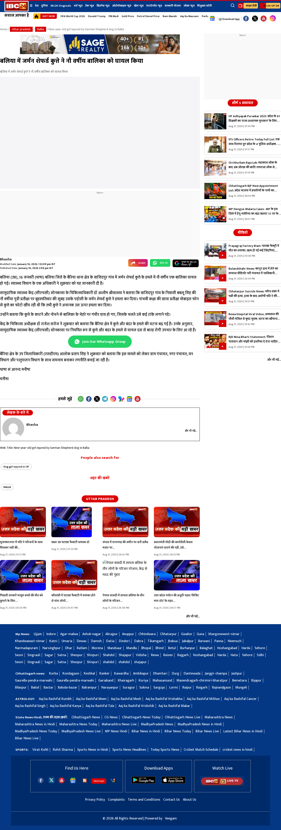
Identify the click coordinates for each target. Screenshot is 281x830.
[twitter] (51, 780)
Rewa (155, 655)
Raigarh (201, 687)
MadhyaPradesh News (157, 724)
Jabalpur (188, 641)
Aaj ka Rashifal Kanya (65, 706)
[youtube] (263, 18)
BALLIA (7, 487)
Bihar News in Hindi (145, 731)
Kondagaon (70, 673)
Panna (218, 641)
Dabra (138, 641)
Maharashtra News (219, 717)
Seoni (19, 655)
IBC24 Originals (60, 5)
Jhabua (173, 641)
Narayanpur (109, 687)
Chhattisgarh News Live (182, 717)
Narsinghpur (51, 648)
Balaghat (206, 648)
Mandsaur (114, 648)
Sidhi (260, 655)
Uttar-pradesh (21, 29)
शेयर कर (164, 263)
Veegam (171, 818)
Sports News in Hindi (92, 750)
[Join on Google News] (129, 399)
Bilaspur (21, 687)
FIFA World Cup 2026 (73, 16)
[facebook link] (245, 18)
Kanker (104, 673)
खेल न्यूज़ (139, 5)
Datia (110, 641)
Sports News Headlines (129, 750)
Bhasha (6, 259)
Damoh (96, 641)
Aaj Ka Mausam (189, 16)
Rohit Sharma (63, 750)
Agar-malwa (69, 634)
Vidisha (141, 655)
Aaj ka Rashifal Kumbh (55, 699)
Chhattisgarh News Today (141, 717)
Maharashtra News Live (119, 724)
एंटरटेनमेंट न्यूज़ (154, 5)
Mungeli (241, 687)
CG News (111, 717)
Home (3, 29)
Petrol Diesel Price (148, 16)
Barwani (204, 641)
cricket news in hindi (237, 750)
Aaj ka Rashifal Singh (30, 706)
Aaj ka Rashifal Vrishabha (164, 699)
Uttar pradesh (100, 499)
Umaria (67, 641)
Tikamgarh (156, 641)
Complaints (116, 800)
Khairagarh (126, 680)
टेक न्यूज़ (89, 5)
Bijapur (256, 680)
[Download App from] (143, 783)
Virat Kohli (40, 750)
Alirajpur (111, 634)
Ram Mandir (170, 16)
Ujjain (38, 634)
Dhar (68, 648)
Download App (231, 19)
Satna (62, 655)
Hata (234, 655)
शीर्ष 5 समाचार (242, 103)
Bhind (159, 648)
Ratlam (82, 648)
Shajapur (125, 655)
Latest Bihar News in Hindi (243, 731)
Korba (53, 673)
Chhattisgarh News (86, 717)
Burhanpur (187, 648)
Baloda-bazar (67, 687)
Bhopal (146, 648)
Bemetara (239, 680)
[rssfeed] (84, 780)
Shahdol (108, 655)
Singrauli (33, 655)
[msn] (112, 780)
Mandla (131, 648)
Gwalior (186, 634)
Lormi (173, 687)
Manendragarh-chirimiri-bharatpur (202, 680)
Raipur (187, 687)
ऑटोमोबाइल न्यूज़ (121, 5)
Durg (175, 673)
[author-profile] (13, 428)
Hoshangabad (227, 648)
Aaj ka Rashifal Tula (100, 706)
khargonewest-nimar (224, 634)
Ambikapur (141, 673)
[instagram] (273, 18)
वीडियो (243, 233)
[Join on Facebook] (89, 399)
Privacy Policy (95, 800)
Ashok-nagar (91, 634)
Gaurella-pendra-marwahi (33, 680)
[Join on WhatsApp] (81, 399)
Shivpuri (93, 655)
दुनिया (44, 5)
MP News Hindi (116, 731)
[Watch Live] (222, 785)
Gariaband (105, 680)
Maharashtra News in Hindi (35, 724)
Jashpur (236, 673)
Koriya (143, 680)
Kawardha (121, 673)
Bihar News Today (177, 731)
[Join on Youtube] (137, 399)
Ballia (40, 29)
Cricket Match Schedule (201, 750)
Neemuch (234, 641)
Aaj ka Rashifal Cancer (240, 699)
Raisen (168, 655)
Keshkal (89, 673)
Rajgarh (183, 655)
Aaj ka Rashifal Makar (174, 706)
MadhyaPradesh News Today (36, 731)
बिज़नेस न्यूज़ (103, 5)
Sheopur (76, 655)
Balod (35, 687)
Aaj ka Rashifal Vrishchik (136, 706)
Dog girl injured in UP (16, 466)
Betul (172, 648)
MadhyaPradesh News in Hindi (200, 724)
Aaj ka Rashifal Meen (91, 699)
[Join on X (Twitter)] (97, 399)
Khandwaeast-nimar (30, 641)
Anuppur (128, 634)
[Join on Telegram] (105, 399)
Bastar (48, 687)
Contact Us (171, 800)
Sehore (260, 648)
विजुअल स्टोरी (204, 5)
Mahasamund (162, 680)
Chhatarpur (168, 634)
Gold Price (128, 16)
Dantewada (192, 673)
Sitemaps (99, 781)
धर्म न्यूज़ (78, 5)
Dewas (81, 641)
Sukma (144, 687)
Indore (51, 634)
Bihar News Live (207, 731)
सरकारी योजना (173, 5)
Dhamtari (160, 673)
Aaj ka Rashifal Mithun (203, 699)
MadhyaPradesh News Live (81, 731)
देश (37, 5)
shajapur (140, 662)
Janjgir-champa (216, 673)
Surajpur (129, 687)
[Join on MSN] (121, 399)
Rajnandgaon (221, 687)
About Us (189, 800)
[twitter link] (254, 18)
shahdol (108, 662)
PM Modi (114, 16)
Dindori (124, 641)
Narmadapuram (26, 648)
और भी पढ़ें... (191, 431)
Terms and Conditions (144, 800)
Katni (53, 641)
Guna (200, 634)
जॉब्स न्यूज (189, 5)
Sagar (49, 655)
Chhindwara (147, 634)
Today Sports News (165, 750)
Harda (245, 648)
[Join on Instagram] (113, 399)
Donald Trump (97, 16)
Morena (97, 648)
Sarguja (159, 687)
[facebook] (40, 780)
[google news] (212, 18)
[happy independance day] (100, 53)
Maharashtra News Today (78, 724)
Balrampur (89, 687)
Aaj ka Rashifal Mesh (126, 699)
